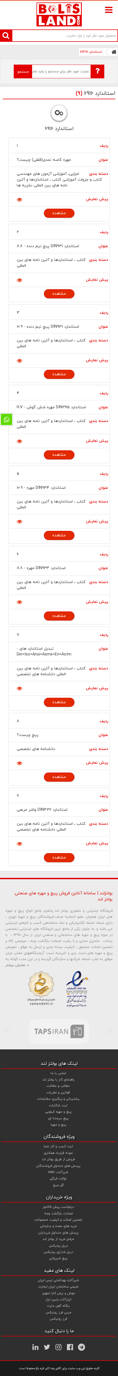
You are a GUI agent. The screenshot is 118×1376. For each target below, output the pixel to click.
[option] (59, 1031)
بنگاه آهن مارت (58, 1306)
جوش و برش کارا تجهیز (58, 1293)
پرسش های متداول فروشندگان (58, 1166)
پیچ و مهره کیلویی (58, 1112)
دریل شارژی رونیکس (58, 1252)
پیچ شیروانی (58, 1258)
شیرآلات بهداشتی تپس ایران (58, 1280)
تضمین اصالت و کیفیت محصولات (58, 1220)
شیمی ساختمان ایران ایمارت (58, 1286)
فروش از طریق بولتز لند (58, 1159)
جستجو (23, 71)
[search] (6, 35)
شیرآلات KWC (58, 1172)
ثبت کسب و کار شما (58, 1146)
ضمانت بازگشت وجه (58, 1213)
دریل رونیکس (58, 1245)
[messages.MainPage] (114, 52)
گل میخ (58, 1185)
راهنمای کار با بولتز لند (58, 1079)
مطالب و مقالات (58, 1086)
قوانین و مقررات (58, 1092)
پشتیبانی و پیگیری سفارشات (58, 1099)
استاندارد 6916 (91, 51)
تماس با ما (58, 1073)
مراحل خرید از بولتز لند (58, 1239)
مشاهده (59, 213)
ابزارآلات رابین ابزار (58, 1299)
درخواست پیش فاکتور (58, 1207)
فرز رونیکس (58, 1319)
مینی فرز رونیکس (58, 1312)
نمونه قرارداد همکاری (58, 1153)
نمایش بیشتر (15, 965)
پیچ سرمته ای (58, 1118)
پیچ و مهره (58, 1125)
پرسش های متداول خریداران (58, 1233)
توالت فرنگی (58, 1178)
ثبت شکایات (58, 1105)
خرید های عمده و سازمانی (58, 1226)
